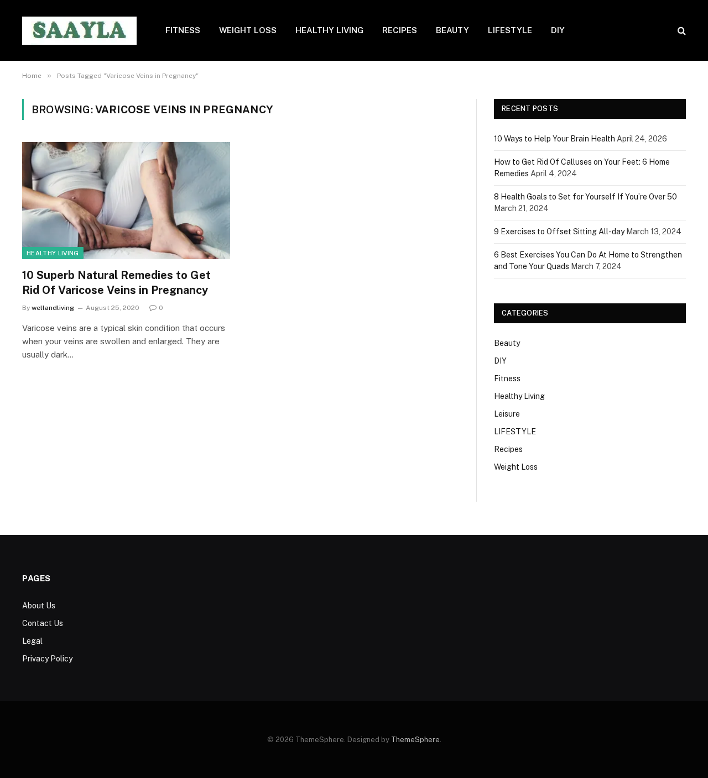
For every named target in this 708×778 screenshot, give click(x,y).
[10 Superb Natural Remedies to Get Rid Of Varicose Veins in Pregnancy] (126, 200)
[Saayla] (79, 30)
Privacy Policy (47, 658)
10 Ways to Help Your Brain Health (554, 138)
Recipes (508, 449)
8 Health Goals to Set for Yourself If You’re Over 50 (585, 196)
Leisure (507, 413)
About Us (38, 605)
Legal (32, 641)
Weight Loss (516, 466)
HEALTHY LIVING (329, 30)
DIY (558, 30)
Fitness (507, 378)
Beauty (507, 343)
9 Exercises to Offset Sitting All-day (559, 231)
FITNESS (182, 30)
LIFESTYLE (510, 30)
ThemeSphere (415, 739)
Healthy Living (53, 253)
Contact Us (42, 623)
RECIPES (399, 30)
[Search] (680, 30)
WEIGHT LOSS (248, 30)
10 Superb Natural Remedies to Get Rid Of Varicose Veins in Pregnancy (116, 283)
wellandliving (53, 308)
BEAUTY (452, 30)
